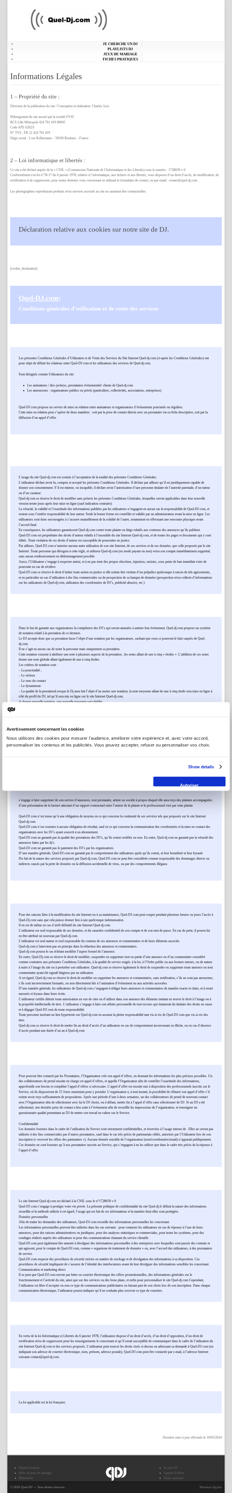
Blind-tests (26, 1478)
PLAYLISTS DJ (120, 49)
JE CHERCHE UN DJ (120, 44)
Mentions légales (210, 1487)
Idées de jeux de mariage (35, 1473)
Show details (201, 766)
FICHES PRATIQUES (120, 59)
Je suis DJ (170, 1468)
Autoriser (189, 784)
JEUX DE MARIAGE (120, 54)
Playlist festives (29, 1468)
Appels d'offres (174, 1473)
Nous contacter (174, 1478)
